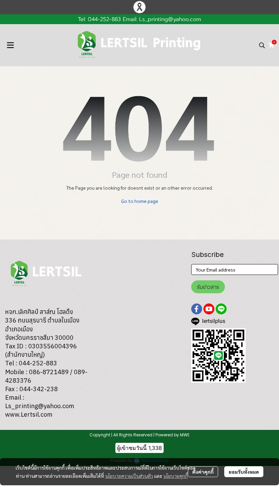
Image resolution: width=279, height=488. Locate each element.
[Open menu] (10, 45)
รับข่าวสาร (208, 286)
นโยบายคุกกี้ (175, 476)
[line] (221, 308)
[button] (262, 45)
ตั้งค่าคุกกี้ (203, 472)
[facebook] (196, 308)
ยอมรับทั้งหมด (244, 472)
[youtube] (208, 308)
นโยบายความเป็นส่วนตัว (129, 476)
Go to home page (139, 201)
